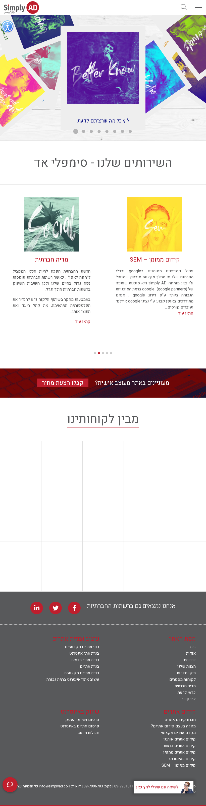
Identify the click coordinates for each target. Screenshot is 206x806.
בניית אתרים (89, 666)
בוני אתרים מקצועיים (82, 647)
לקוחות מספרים (182, 679)
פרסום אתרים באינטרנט (79, 726)
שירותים (189, 660)
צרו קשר (189, 699)
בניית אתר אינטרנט (84, 653)
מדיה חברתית (185, 686)
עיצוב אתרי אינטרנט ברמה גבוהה (72, 679)
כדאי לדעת (187, 693)
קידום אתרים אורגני (180, 739)
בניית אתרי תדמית (85, 660)
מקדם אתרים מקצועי (178, 733)
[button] (111, 353)
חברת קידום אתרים (180, 720)
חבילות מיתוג (88, 733)
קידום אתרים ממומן (179, 752)
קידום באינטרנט (182, 759)
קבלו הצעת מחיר (62, 383)
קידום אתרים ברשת (180, 746)
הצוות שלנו (186, 666)
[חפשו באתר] (183, 7)
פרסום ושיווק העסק (82, 720)
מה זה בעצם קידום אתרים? (173, 726)
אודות (191, 653)
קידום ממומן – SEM (179, 765)
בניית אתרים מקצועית (81, 673)
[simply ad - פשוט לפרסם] (21, 13)
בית (193, 647)
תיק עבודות (186, 673)
